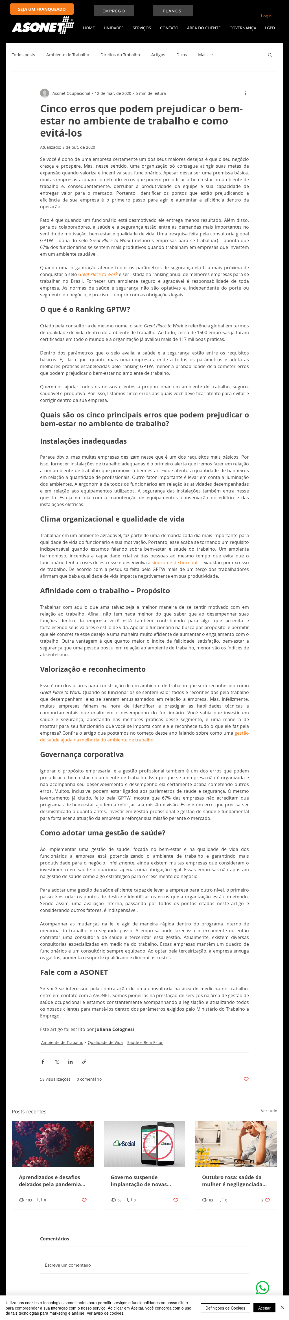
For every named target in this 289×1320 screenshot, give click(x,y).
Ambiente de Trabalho (67, 54)
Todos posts (23, 54)
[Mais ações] (245, 93)
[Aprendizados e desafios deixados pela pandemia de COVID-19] (53, 1144)
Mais (202, 54)
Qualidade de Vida (105, 1042)
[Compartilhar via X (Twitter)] (56, 1061)
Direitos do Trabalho (120, 54)
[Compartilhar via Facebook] (42, 1061)
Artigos (158, 54)
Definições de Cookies (225, 1308)
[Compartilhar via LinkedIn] (70, 1061)
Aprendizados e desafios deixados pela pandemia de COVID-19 (50, 1181)
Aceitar (264, 1308)
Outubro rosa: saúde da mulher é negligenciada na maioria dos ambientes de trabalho (235, 1181)
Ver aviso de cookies (105, 1313)
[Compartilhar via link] (84, 1061)
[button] (112, 27)
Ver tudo (269, 1110)
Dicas (181, 54)
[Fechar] (282, 1307)
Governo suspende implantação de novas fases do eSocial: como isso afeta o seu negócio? (142, 1181)
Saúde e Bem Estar (145, 1042)
